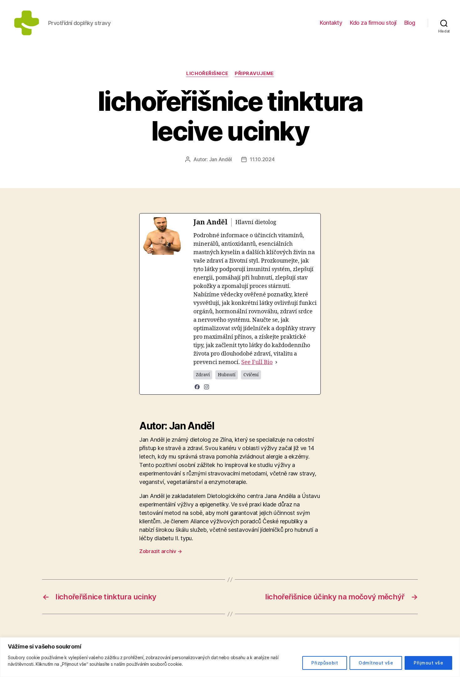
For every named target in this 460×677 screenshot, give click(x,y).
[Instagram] (206, 387)
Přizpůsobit (324, 662)
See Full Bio (257, 362)
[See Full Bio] (276, 362)
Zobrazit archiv (160, 551)
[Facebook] (197, 387)
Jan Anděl (220, 159)
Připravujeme (254, 73)
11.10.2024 (262, 159)
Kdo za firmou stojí (373, 22)
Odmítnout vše (376, 662)
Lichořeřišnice (207, 73)
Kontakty (331, 22)
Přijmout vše (428, 662)
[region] (230, 657)
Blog (409, 22)
